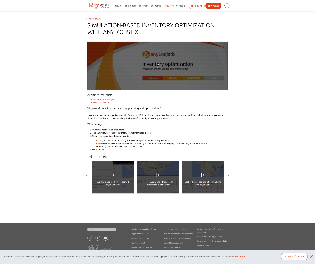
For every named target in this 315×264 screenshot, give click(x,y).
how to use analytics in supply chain (212, 241)
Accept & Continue (294, 256)
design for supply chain (140, 238)
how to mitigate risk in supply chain (178, 233)
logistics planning (204, 245)
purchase (144, 5)
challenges (130, 5)
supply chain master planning (176, 229)
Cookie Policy (238, 256)
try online (196, 5)
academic (156, 5)
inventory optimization (173, 247)
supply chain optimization (141, 247)
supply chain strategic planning (209, 236)
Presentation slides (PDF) (104, 99)
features (118, 5)
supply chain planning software (144, 229)
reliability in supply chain (174, 243)
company (181, 5)
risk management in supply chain (177, 238)
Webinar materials (100, 102)
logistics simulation (139, 243)
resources (169, 5)
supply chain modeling (140, 233)
